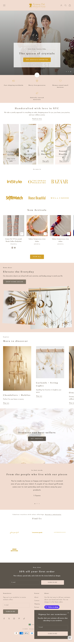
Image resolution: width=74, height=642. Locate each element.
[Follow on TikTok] (24, 618)
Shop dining (28, 161)
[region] (37, 43)
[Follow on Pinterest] (19, 618)
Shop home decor (14, 282)
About (36, 597)
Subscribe (52, 633)
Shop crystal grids (11, 160)
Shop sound (63, 161)
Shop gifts (45, 161)
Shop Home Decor (14, 68)
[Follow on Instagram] (14, 618)
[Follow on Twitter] (9, 618)
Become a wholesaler (53, 514)
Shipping (37, 604)
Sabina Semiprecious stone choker (37, 240)
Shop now (6, 403)
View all (37, 256)
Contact (36, 600)
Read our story (37, 119)
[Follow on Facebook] (4, 618)
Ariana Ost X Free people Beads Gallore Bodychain (13, 240)
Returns (36, 607)
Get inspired (37, 438)
